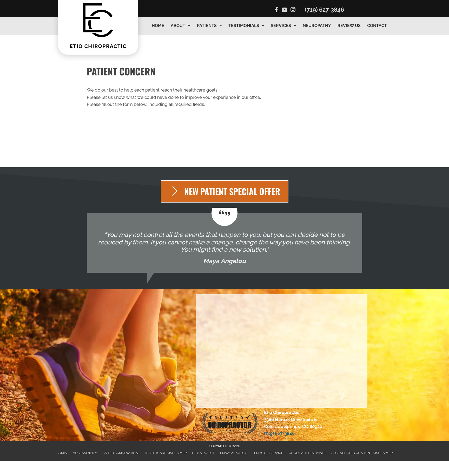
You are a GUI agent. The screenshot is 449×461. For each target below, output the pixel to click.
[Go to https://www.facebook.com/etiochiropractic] (276, 10)
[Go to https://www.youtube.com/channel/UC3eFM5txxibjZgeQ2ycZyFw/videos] (284, 10)
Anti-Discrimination (120, 453)
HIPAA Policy (203, 453)
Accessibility (85, 453)
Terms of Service (267, 453)
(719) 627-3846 (324, 9)
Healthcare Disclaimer (165, 453)
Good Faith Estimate (307, 453)
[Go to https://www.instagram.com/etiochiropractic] (293, 10)
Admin (61, 453)
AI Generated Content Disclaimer (362, 453)
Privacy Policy (233, 453)
